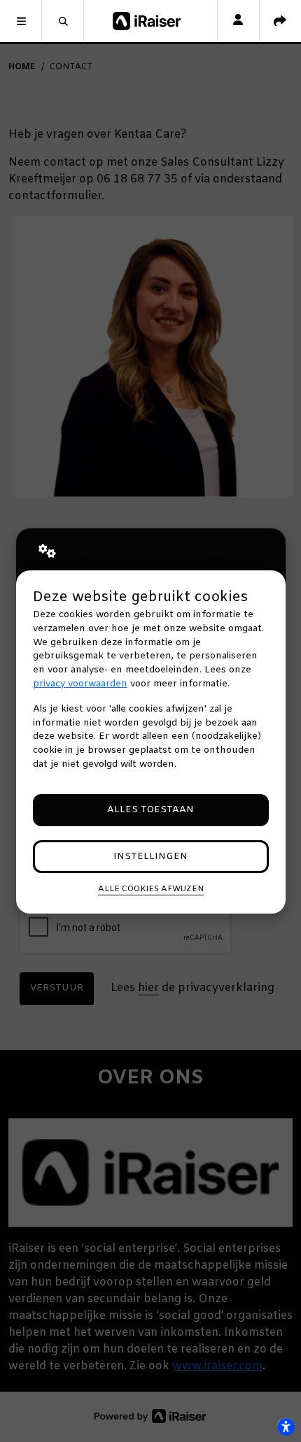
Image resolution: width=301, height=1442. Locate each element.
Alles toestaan (150, 810)
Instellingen (150, 857)
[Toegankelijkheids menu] (285, 1426)
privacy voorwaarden (80, 684)
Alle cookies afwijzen (151, 889)
